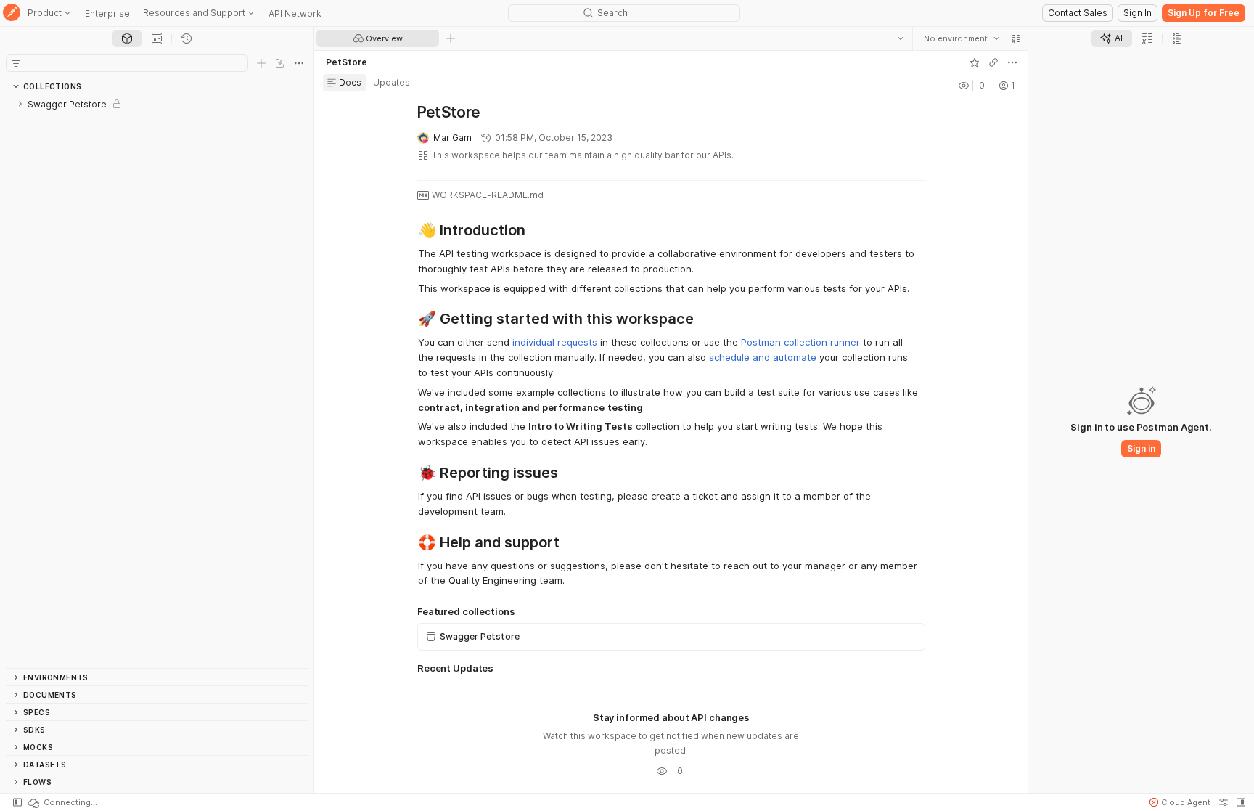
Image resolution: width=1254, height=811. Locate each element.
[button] (1015, 38)
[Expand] (20, 104)
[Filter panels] (16, 63)
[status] (61, 802)
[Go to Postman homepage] (11, 13)
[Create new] (261, 63)
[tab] (127, 38)
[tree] (157, 381)
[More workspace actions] (1011, 62)
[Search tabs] (900, 38)
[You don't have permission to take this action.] (450, 38)
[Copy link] (992, 62)
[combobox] (961, 38)
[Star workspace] (974, 62)
